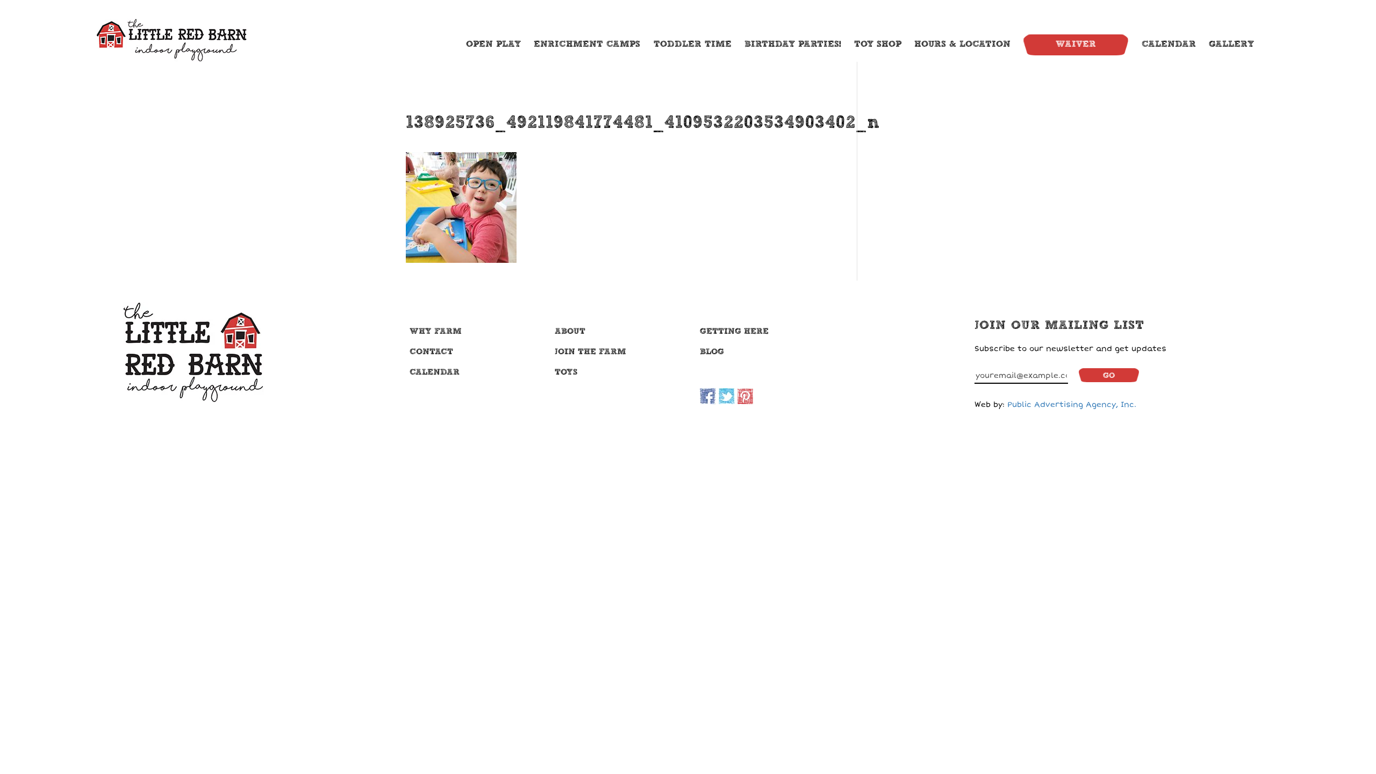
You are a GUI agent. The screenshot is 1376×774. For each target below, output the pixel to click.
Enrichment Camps (587, 44)
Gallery (1231, 44)
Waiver (1076, 44)
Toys (566, 372)
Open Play (493, 44)
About (570, 331)
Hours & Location (962, 44)
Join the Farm (590, 351)
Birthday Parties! (792, 44)
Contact (431, 351)
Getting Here (734, 331)
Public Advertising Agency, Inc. (1071, 404)
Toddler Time (693, 44)
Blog (712, 351)
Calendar (1169, 44)
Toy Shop (877, 44)
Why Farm (436, 331)
